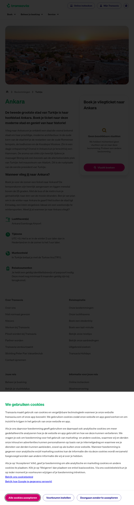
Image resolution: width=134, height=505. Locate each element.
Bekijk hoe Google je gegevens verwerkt (28, 481)
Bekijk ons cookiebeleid (19, 477)
